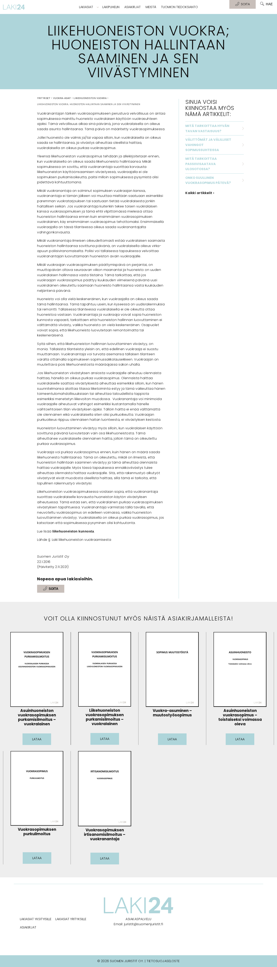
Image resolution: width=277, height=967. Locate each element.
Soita (53, 588)
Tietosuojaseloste (163, 961)
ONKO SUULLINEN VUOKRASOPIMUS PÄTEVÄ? (208, 180)
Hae (269, 4)
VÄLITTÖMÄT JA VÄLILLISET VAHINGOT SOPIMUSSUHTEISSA (208, 144)
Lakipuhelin (110, 7)
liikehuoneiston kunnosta (73, 531)
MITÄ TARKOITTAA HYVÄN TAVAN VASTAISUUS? (207, 128)
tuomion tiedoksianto (179, 7)
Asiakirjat (132, 7)
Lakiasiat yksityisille (36, 919)
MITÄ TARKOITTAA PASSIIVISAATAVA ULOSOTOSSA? (201, 163)
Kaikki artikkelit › (199, 193)
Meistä (151, 7)
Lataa (36, 739)
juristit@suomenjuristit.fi (143, 924)
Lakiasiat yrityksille (70, 919)
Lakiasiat (86, 7)
